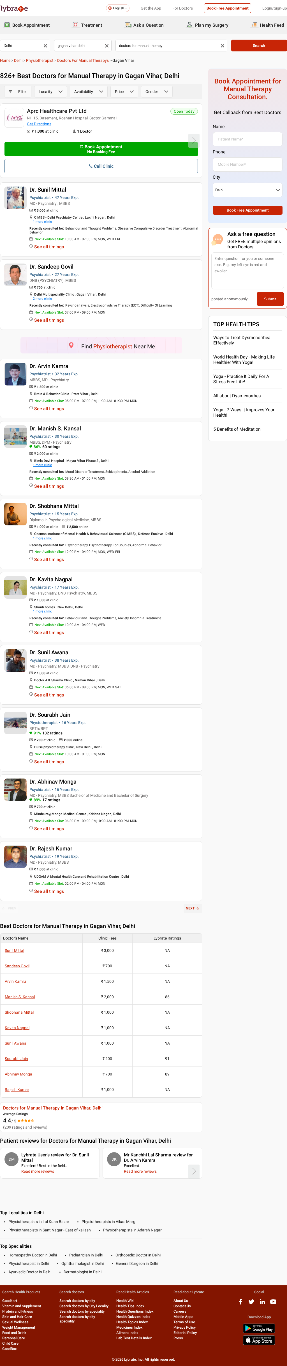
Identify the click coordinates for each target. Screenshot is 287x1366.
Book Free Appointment (228, 8)
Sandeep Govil (17, 966)
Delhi (18, 60)
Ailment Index (127, 1333)
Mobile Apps (183, 1317)
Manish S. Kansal (20, 997)
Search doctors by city (77, 1301)
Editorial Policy (185, 1333)
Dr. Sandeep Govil (51, 266)
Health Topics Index (132, 1322)
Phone (219, 152)
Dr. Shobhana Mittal (54, 506)
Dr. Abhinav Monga (53, 781)
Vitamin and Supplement (21, 1306)
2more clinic (42, 299)
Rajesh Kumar (17, 1089)
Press (178, 1338)
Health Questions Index (135, 1311)
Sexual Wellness (15, 1322)
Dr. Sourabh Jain (49, 714)
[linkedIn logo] (262, 1304)
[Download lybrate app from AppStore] (259, 1344)
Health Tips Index (130, 1306)
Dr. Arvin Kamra (48, 366)
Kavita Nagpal (17, 1027)
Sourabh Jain (16, 1058)
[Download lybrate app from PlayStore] (259, 1332)
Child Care (10, 1343)
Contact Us (182, 1306)
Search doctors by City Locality (83, 1306)
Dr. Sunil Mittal (47, 189)
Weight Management (18, 1327)
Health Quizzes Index (133, 1317)
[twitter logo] (251, 1304)
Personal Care (13, 1338)
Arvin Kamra (15, 981)
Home (5, 60)
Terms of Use (184, 1322)
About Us (180, 1301)
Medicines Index (129, 1327)
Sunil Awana (15, 1043)
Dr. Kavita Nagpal (51, 579)
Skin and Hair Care (17, 1317)
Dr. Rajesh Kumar (50, 848)
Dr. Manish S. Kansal (55, 428)
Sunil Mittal (14, 950)
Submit (270, 299)
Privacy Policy (184, 1327)
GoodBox (9, 1349)
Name (218, 126)
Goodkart (9, 1301)
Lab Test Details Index (134, 1338)
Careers (179, 1311)
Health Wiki (125, 1301)
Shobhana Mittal (19, 1012)
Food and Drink (14, 1333)
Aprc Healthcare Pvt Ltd (57, 111)
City (216, 177)
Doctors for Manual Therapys (83, 60)
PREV (12, 908)
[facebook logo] (240, 1304)
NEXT (190, 908)
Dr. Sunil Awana (48, 652)
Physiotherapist (40, 60)
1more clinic (42, 222)
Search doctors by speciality (82, 1311)
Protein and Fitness (17, 1311)
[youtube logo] (273, 1304)
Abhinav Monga (18, 1074)
